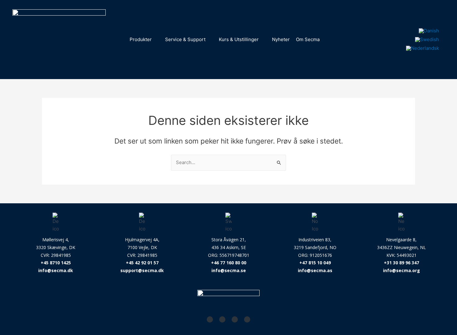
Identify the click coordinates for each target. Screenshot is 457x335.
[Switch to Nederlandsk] (422, 48)
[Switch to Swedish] (427, 39)
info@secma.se (228, 270)
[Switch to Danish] (429, 30)
